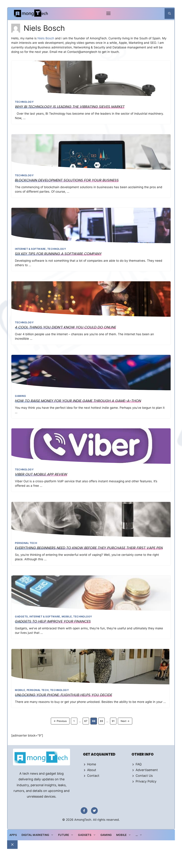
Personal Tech (26, 542)
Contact (93, 775)
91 (114, 720)
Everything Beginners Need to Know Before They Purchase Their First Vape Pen (89, 547)
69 (102, 720)
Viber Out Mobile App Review (41, 474)
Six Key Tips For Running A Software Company (58, 253)
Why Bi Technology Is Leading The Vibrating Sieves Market (70, 106)
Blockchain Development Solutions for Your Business (67, 180)
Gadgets (21, 616)
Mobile (67, 616)
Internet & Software (30, 248)
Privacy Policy (146, 781)
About (91, 770)
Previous (60, 720)
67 (86, 720)
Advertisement (147, 770)
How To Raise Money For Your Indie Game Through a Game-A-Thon (78, 400)
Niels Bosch (46, 38)
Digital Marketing (35, 835)
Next (125, 720)
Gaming (20, 395)
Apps (13, 835)
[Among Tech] (31, 14)
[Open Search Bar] (169, 13)
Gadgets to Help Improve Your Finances (53, 621)
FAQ (139, 764)
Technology (24, 101)
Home (91, 764)
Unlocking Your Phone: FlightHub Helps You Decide (63, 694)
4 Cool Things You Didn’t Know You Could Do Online (65, 327)
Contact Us (144, 775)
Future (63, 835)
